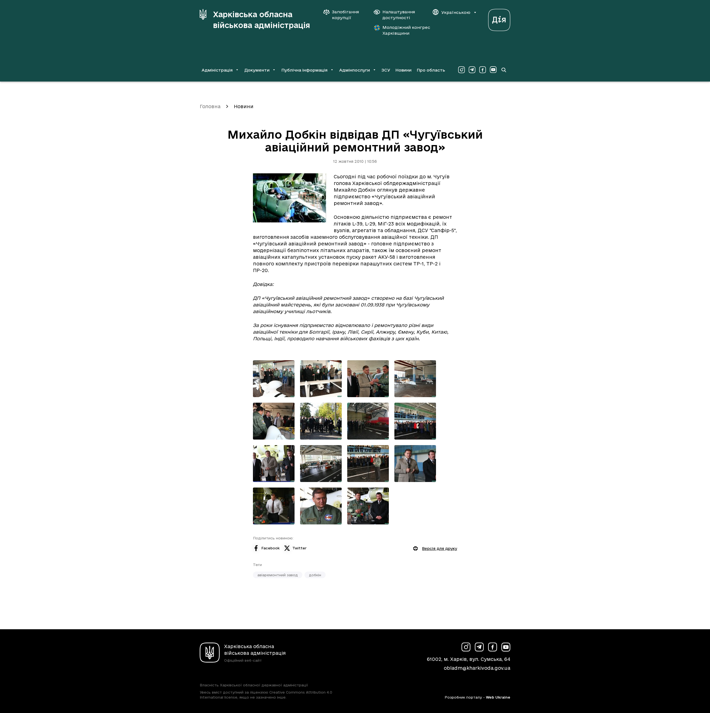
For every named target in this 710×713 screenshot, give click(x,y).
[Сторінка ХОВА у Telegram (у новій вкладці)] (472, 70)
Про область (431, 70)
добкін (315, 575)
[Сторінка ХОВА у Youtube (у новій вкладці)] (493, 70)
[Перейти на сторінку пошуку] (503, 70)
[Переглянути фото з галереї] (274, 378)
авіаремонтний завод (277, 575)
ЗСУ (385, 70)
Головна (210, 106)
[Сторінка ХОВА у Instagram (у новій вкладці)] (461, 70)
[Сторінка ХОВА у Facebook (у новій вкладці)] (482, 70)
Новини (403, 70)
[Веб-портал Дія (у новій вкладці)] (499, 18)
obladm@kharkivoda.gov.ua (477, 668)
